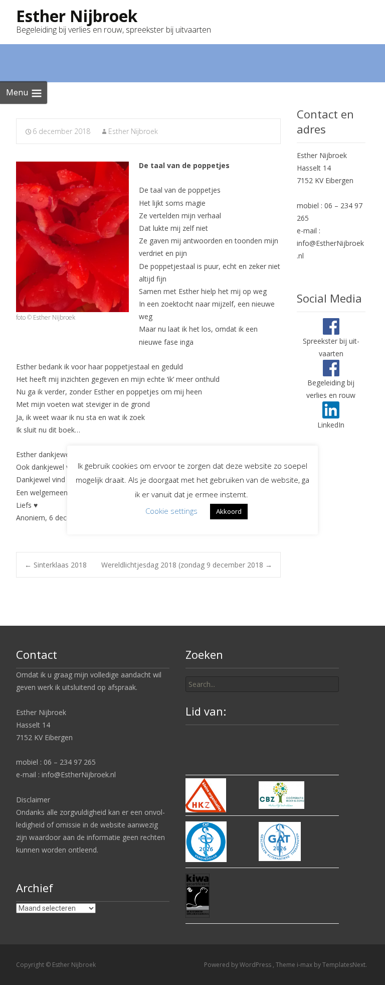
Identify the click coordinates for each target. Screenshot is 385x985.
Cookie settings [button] (171, 511)
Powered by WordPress (238, 964)
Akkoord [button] (229, 511)
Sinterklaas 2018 (56, 565)
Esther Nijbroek (133, 131)
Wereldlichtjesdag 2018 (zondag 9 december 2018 (186, 565)
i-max (305, 964)
